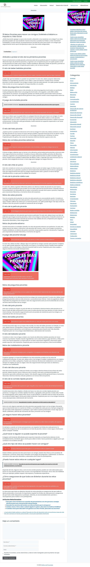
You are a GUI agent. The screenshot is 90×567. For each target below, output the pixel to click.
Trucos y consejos (75, 238)
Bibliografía (73, 92)
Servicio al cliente (75, 227)
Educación (43, 5)
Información (74, 150)
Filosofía (72, 140)
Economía (73, 120)
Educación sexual (75, 126)
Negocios (73, 192)
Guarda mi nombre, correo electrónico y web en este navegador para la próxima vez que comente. (31, 553)
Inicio (36, 5)
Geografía (73, 145)
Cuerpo (72, 104)
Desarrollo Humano (76, 113)
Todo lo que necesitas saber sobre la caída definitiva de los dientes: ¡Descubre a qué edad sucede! (77, 64)
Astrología (73, 85)
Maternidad (73, 168)
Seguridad (73, 224)
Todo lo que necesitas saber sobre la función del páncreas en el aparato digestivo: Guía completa (78, 39)
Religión (72, 217)
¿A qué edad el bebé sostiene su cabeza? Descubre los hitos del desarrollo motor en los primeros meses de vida (34, 512)
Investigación (74, 154)
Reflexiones (73, 213)
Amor (71, 81)
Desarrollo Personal (76, 117)
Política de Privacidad (77, 1)
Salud (52, 5)
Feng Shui (73, 138)
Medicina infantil (75, 175)
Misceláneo (84, 5)
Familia (72, 133)
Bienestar (73, 95)
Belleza (72, 88)
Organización (74, 199)
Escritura (72, 129)
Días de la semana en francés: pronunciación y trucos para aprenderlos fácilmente (26, 513)
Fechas (72, 136)
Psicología (73, 203)
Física (72, 143)
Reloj (71, 220)
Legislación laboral (76, 157)
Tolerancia (73, 234)
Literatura (73, 161)
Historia (72, 147)
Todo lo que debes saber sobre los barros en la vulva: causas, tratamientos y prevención (78, 56)
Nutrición (73, 196)
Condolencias (74, 102)
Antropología (74, 83)
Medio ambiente (75, 185)
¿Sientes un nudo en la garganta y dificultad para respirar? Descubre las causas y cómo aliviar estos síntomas (78, 48)
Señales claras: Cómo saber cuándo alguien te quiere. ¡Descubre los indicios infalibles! (33, 507)
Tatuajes (72, 231)
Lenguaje (73, 159)
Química (72, 208)
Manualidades (74, 164)
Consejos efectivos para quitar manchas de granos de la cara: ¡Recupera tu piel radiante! (78, 32)
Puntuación (73, 206)
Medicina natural (75, 178)
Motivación (73, 189)
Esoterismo (73, 131)
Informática (73, 152)
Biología (72, 97)
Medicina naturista (76, 180)
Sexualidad (73, 229)
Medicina (73, 171)
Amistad (72, 78)
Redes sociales (74, 210)
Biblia (71, 90)
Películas (73, 201)
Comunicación (74, 99)
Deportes (73, 106)
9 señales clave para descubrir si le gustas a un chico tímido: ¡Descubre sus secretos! (33, 508)
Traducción (73, 236)
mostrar (14, 51)
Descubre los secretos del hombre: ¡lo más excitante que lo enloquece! (28, 505)
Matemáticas (74, 166)
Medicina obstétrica (76, 182)
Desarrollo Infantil (62, 5)
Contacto (86, 1)
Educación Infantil (75, 124)
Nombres (73, 194)
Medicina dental (75, 173)
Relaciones (74, 5)
